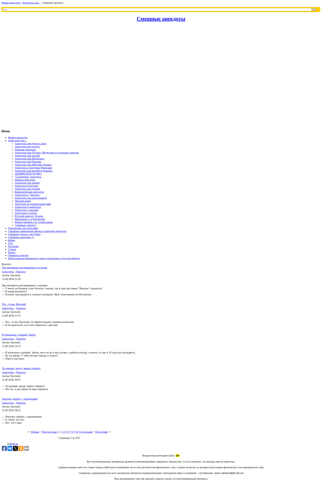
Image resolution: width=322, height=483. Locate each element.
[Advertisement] (14, 76)
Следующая (85, 431)
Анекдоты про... (31, 2)
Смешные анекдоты (161, 19)
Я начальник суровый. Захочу (19, 334)
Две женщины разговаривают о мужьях (24, 267)
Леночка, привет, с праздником (20, 398)
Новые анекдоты (11, 2)
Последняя (101, 431)
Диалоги (21, 271)
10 (76, 431)
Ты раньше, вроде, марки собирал (21, 368)
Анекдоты (8, 271)
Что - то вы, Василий (14, 304)
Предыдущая (49, 431)
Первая (35, 431)
